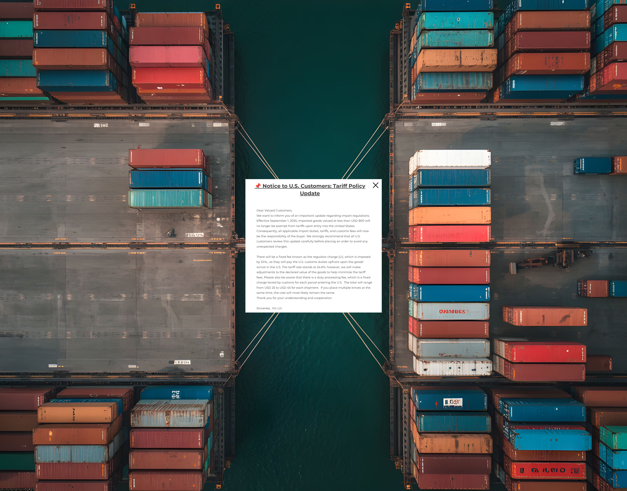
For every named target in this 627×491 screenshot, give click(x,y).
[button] (375, 185)
